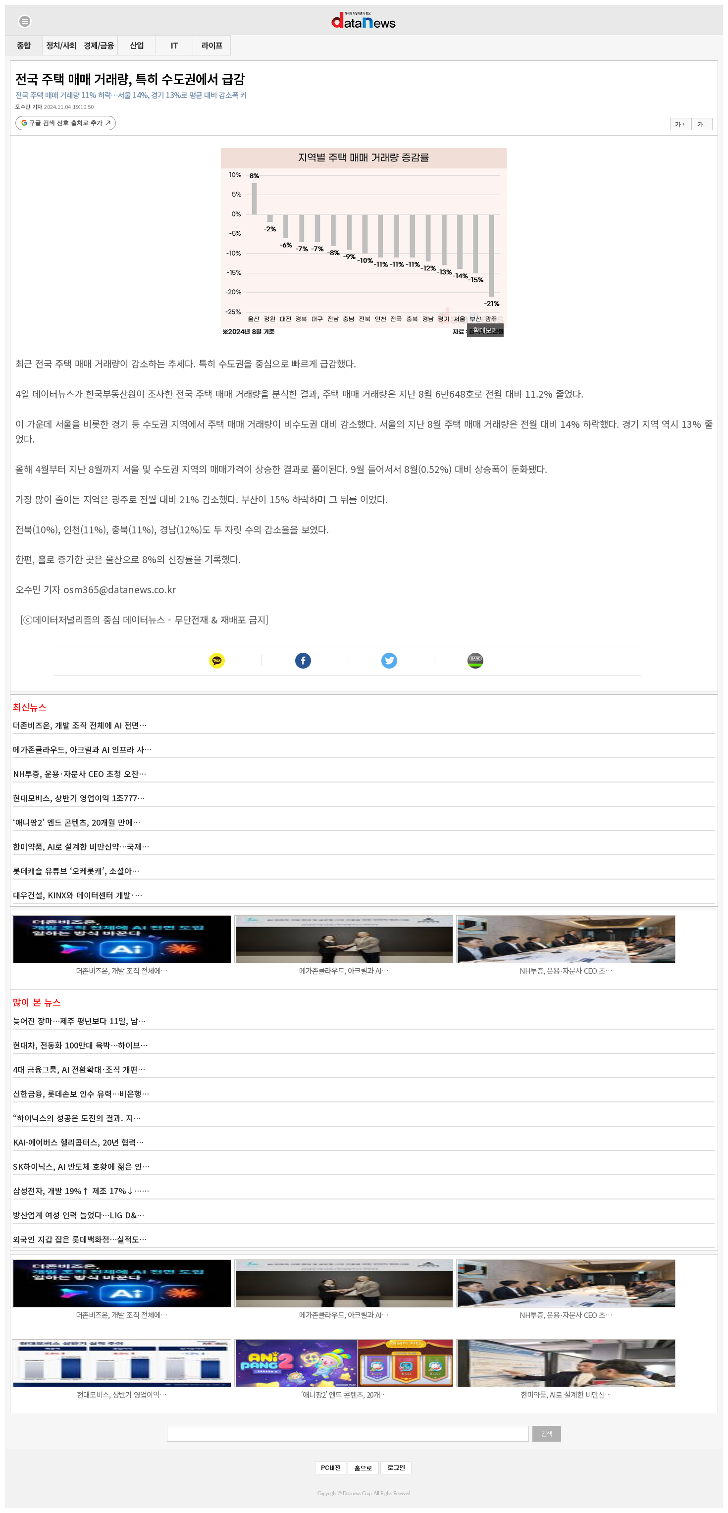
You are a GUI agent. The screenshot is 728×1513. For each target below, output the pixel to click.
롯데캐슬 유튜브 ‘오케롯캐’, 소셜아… (76, 871)
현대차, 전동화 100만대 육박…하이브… (80, 1045)
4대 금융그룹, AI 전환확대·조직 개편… (79, 1069)
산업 (137, 45)
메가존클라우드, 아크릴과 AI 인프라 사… (82, 749)
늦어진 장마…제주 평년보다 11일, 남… (79, 1021)
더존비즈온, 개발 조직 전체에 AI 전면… (80, 725)
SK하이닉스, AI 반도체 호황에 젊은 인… (81, 1166)
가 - (701, 124)
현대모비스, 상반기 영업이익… (121, 1394)
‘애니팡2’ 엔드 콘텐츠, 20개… (344, 1394)
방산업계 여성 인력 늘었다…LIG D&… (78, 1215)
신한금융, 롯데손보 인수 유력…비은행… (81, 1093)
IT (174, 45)
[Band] (475, 660)
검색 (546, 1433)
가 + (680, 124)
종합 (24, 45)
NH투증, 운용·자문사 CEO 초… (566, 970)
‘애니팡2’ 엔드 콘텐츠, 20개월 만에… (76, 822)
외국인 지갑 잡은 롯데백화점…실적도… (80, 1239)
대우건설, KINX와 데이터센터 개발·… (77, 895)
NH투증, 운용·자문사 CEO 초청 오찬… (79, 774)
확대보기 (485, 330)
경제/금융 (99, 45)
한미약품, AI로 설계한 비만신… (566, 1394)
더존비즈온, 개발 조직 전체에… (121, 970)
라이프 (212, 45)
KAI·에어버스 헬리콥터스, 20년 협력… (78, 1142)
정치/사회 (61, 45)
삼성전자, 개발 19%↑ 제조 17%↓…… (81, 1191)
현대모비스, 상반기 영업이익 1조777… (79, 798)
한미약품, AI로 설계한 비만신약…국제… (81, 846)
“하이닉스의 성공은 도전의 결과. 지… (77, 1118)
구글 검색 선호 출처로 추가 (66, 122)
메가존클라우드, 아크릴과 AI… (343, 970)
